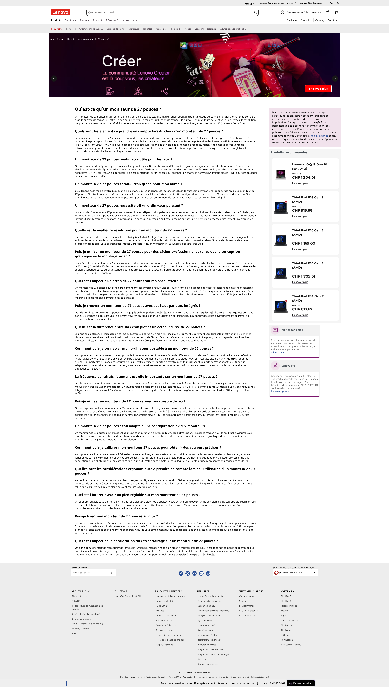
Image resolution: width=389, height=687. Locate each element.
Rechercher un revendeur (209, 639)
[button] (332, 3)
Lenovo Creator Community (210, 596)
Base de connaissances (208, 664)
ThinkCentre (286, 625)
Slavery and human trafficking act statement (250, 677)
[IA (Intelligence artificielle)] (247, 29)
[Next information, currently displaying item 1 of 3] (335, 78)
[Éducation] (313, 20)
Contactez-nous (246, 596)
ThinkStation (287, 639)
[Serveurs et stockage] (217, 29)
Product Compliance (207, 644)
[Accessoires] (169, 29)
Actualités (76, 601)
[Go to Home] (60, 12)
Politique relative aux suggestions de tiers (211, 677)
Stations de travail (164, 620)
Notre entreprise (79, 596)
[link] (338, 4)
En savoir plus (300, 183)
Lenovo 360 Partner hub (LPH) (127, 596)
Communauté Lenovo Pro (209, 601)
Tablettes (160, 610)
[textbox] (296, 572)
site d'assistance (318, 135)
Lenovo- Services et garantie (168, 635)
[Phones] (192, 29)
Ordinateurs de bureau (166, 615)
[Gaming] (325, 20)
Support (243, 601)
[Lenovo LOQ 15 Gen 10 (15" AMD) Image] (280, 175)
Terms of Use (175, 677)
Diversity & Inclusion (81, 628)
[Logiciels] (181, 29)
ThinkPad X (286, 601)
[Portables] (77, 29)
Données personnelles (129, 677)
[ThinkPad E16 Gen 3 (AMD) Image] (280, 208)
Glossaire (202, 659)
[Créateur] (339, 20)
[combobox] (169, 12)
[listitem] (305, 173)
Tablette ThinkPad (289, 605)
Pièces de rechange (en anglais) (170, 639)
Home (51, 39)
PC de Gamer (161, 605)
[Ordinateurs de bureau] (104, 29)
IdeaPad (285, 610)
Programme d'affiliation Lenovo (212, 649)
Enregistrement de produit (210, 615)
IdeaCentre (286, 630)
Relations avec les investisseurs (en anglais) (87, 607)
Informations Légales (81, 618)
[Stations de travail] (126, 29)
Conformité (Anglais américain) (86, 614)
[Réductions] (64, 29)
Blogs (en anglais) (205, 630)
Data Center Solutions (166, 625)
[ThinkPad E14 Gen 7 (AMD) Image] (280, 306)
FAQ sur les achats (247, 615)
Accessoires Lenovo (164, 630)
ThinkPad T (286, 596)
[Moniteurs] (140, 29)
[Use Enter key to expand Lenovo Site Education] (325, 3)
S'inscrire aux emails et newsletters (213, 610)
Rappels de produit (164, 644)
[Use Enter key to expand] (323, 12)
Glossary (61, 39)
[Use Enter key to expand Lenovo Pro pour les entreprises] (295, 3)
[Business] (298, 20)
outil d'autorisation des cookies (154, 677)
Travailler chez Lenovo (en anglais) (87, 623)
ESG (74, 633)
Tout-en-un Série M (289, 620)
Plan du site (187, 677)
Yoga (283, 615)
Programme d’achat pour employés (213, 654)
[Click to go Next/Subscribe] (111, 572)
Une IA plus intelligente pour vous (171, 596)
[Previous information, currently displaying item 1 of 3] (54, 78)
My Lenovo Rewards (207, 620)
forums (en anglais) (206, 625)
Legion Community (206, 605)
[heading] (313, 166)
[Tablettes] (153, 29)
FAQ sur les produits (248, 610)
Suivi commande (246, 605)
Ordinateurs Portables (166, 601)
